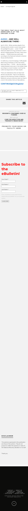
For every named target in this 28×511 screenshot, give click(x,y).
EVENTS (19, 491)
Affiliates (8, 493)
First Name (5, 184)
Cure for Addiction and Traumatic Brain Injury (14, 120)
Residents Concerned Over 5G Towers (14, 114)
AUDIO (4, 39)
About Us (19, 490)
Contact (10, 490)
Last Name (5, 189)
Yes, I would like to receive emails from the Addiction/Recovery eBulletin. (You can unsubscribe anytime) (12, 196)
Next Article (14, 117)
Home (2, 6)
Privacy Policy (20, 493)
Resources (10, 492)
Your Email (4, 179)
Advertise (11, 491)
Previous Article (14, 111)
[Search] (26, 2)
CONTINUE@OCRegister (12, 84)
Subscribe (19, 492)
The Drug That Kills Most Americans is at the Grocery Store (13, 91)
